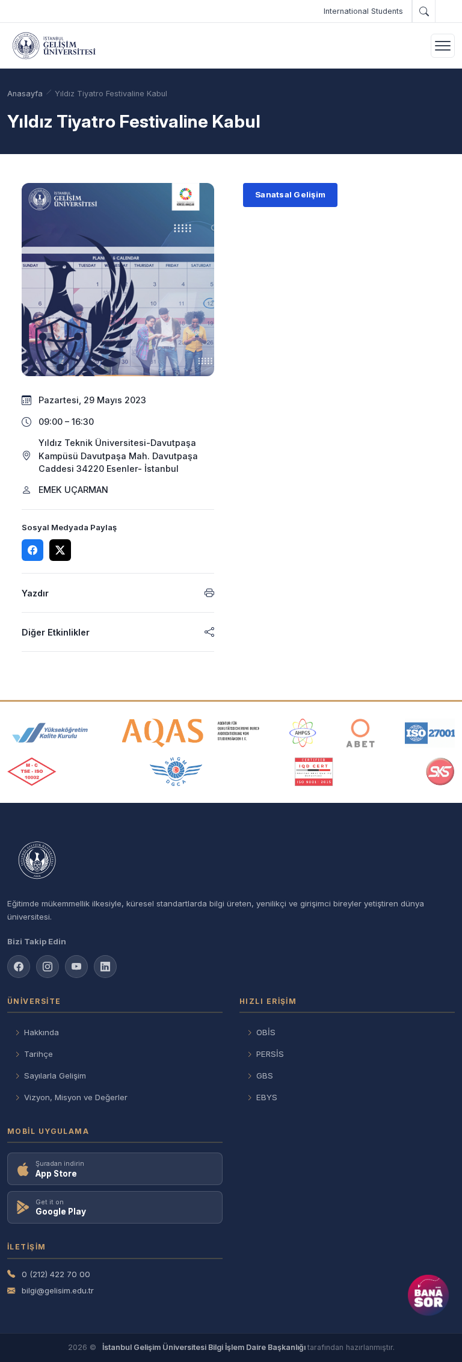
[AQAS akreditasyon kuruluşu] (191, 733)
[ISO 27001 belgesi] (430, 733)
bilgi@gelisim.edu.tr (58, 1290)
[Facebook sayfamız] (18, 966)
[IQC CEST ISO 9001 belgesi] (314, 771)
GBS (264, 1075)
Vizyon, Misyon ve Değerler (76, 1097)
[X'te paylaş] (60, 550)
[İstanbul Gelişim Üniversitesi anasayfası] (231, 861)
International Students (363, 11)
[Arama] (423, 11)
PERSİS (270, 1054)
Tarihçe (38, 1054)
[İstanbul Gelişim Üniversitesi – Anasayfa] (53, 46)
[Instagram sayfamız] (47, 966)
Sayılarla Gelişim (55, 1075)
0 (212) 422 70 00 (56, 1274)
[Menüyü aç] (443, 46)
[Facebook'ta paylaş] (32, 550)
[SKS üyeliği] (440, 771)
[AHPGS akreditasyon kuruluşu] (302, 733)
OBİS (266, 1032)
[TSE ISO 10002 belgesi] (32, 771)
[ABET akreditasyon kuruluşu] (360, 733)
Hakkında (41, 1032)
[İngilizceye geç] (445, 11)
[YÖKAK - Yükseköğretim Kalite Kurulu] (50, 733)
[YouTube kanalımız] (76, 966)
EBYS (266, 1097)
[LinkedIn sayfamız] (105, 966)
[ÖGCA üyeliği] (176, 771)
